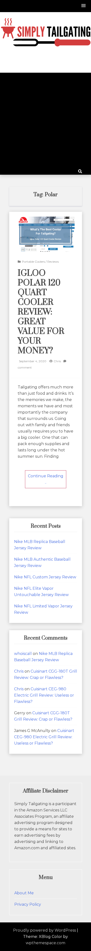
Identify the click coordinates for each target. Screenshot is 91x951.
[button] (84, 5)
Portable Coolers (33, 261)
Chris (57, 361)
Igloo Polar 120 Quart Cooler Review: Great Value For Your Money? (41, 312)
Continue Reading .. (45, 479)
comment (25, 367)
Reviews (53, 261)
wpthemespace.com (45, 943)
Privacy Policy (27, 904)
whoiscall (23, 653)
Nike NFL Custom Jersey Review (45, 577)
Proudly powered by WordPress (44, 930)
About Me (24, 893)
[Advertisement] (45, 120)
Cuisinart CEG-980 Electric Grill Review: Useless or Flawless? (44, 695)
